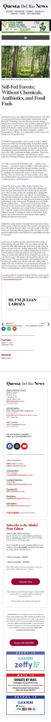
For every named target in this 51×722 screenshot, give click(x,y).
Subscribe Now (25, 581)
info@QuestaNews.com (15, 401)
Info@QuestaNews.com (15, 491)
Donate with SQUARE (24, 642)
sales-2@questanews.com (15, 424)
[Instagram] (17, 446)
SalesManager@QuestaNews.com (21, 415)
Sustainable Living (7, 344)
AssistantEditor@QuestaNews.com (19, 474)
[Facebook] (9, 446)
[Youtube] (24, 446)
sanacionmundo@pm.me (12, 279)
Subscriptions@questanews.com (18, 505)
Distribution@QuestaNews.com (18, 498)
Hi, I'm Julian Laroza (22, 302)
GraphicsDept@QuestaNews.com (19, 484)
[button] (25, 37)
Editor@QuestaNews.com (16, 465)
